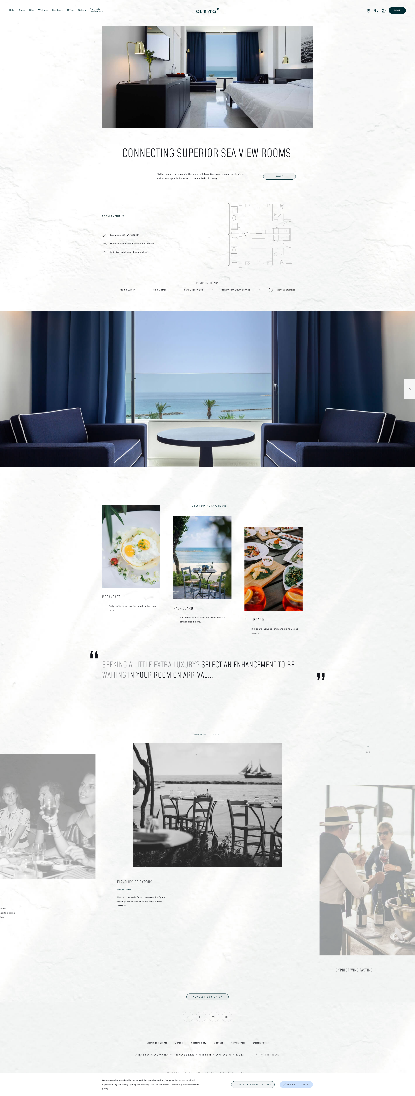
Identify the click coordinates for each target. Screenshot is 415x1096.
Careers (179, 1042)
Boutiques (57, 10)
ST (227, 1017)
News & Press (238, 1042)
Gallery (82, 10)
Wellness (43, 10)
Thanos (272, 1054)
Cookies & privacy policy (253, 1084)
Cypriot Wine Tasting (354, 970)
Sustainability (198, 1042)
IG (188, 1017)
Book (397, 10)
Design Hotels (261, 1042)
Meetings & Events (157, 1042)
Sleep (22, 10)
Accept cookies (298, 1084)
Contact (218, 1042)
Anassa (143, 1054)
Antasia (223, 1054)
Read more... (195, 621)
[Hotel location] (368, 10)
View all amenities (285, 289)
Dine (31, 10)
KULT (240, 1054)
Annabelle (184, 1054)
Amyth (205, 1054)
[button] (409, 383)
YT (214, 1017)
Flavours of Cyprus (134, 881)
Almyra (161, 1054)
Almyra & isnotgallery (96, 10)
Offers (70, 10)
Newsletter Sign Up (207, 996)
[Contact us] (376, 10)
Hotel (12, 10)
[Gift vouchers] (383, 10)
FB (201, 1017)
